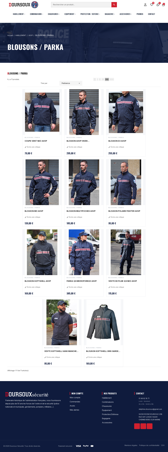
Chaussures (107, 406)
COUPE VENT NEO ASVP (36, 141)
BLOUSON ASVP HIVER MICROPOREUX (77, 141)
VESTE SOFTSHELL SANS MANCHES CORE (61, 351)
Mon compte (75, 397)
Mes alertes (74, 410)
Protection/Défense (110, 414)
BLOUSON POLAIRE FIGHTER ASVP (124, 211)
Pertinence (66, 83)
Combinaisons (108, 402)
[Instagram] (149, 426)
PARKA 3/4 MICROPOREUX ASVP (82, 281)
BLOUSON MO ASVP (34, 211)
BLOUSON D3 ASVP (117, 141)
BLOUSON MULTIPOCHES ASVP (81, 211)
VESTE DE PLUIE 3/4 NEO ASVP (122, 281)
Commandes (75, 401)
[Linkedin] (143, 426)
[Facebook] (137, 426)
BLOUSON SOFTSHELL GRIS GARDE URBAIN (102, 351)
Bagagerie (106, 418)
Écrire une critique (32, 147)
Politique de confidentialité (149, 445)
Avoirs (72, 406)
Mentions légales (131, 445)
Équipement (107, 410)
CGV (163, 445)
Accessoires (107, 422)
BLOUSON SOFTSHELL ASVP (38, 281)
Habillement (107, 398)
